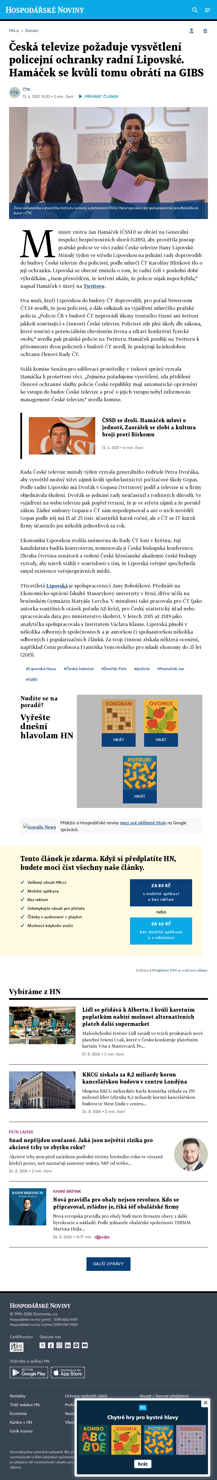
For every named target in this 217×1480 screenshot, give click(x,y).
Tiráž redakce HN (25, 1405)
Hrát (118, 739)
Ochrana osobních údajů (86, 1396)
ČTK (26, 89)
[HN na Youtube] (85, 1345)
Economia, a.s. (46, 1314)
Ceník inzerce (21, 1431)
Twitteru (94, 286)
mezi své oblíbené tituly (143, 822)
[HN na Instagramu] (59, 1345)
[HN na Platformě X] (42, 1345)
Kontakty (17, 1396)
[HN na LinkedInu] (68, 1345)
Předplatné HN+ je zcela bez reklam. (180, 970)
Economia (18, 1414)
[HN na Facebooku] (51, 1345)
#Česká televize (79, 668)
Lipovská (57, 586)
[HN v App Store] (68, 1372)
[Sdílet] (191, 31)
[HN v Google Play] (29, 1372)
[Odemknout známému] (205, 31)
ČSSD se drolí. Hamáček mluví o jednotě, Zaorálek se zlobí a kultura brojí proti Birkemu (149, 427)
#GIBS (32, 679)
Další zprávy (108, 1263)
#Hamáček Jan (170, 668)
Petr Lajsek (21, 1131)
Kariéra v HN (21, 1423)
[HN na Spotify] (76, 1345)
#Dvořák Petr (113, 668)
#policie (141, 668)
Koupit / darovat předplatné (164, 1396)
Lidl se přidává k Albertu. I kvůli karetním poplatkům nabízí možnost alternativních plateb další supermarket (138, 1017)
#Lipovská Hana (41, 668)
